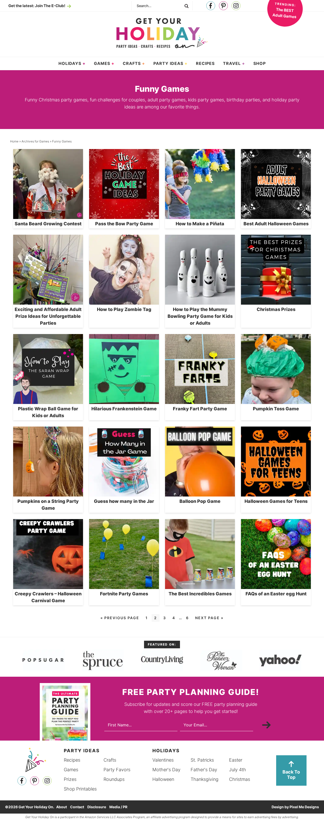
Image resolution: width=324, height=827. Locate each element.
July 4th (237, 769)
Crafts (110, 760)
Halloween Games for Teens (276, 501)
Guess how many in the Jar (124, 501)
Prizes (70, 779)
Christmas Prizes (276, 309)
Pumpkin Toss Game (276, 408)
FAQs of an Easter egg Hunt (276, 593)
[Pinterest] (223, 6)
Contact (77, 807)
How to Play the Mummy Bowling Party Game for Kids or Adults (200, 316)
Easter (235, 760)
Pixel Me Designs (304, 807)
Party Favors (117, 769)
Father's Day (204, 769)
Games (71, 769)
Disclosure (96, 807)
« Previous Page (119, 618)
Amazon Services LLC (100, 817)
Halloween (163, 779)
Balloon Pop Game (199, 501)
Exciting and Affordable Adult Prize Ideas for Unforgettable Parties (48, 316)
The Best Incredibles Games (200, 593)
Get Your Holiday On (162, 33)
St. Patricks (202, 760)
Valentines (163, 760)
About (61, 807)
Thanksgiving (204, 779)
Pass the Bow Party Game (124, 223)
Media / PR (118, 807)
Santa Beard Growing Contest (48, 223)
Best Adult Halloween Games (276, 223)
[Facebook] (211, 6)
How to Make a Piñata (200, 223)
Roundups (114, 779)
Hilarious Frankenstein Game (124, 408)
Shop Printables (80, 789)
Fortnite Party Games (124, 593)
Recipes (72, 760)
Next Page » (209, 618)
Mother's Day (166, 769)
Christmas (239, 779)
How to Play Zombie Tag (124, 309)
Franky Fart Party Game (200, 408)
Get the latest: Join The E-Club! (36, 5)
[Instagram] (236, 6)
